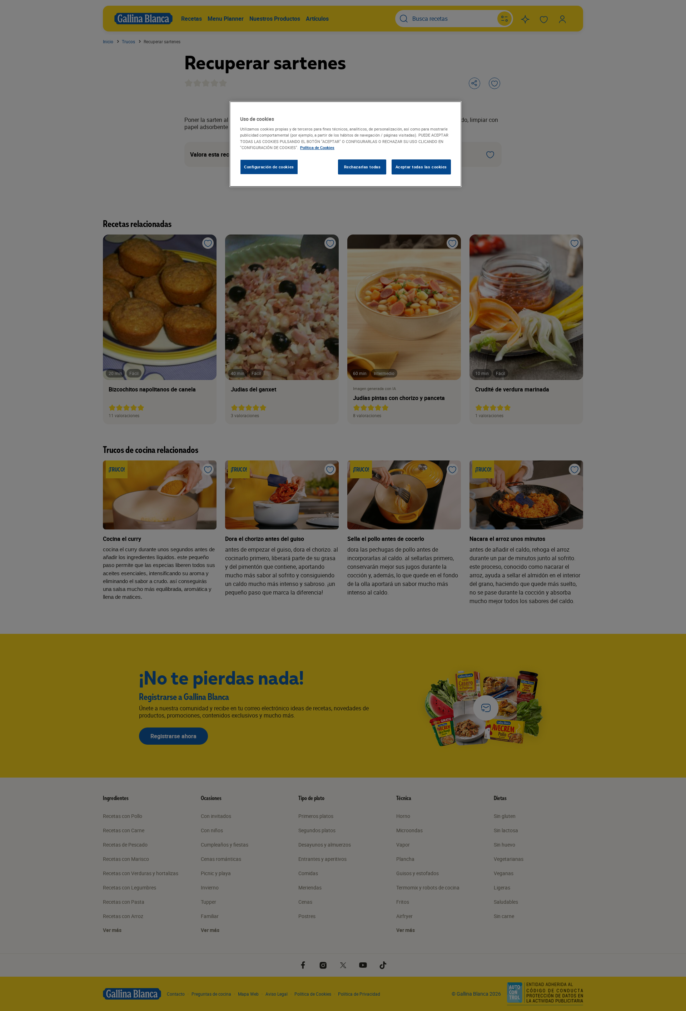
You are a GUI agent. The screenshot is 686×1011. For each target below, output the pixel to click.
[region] (345, 144)
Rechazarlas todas (362, 166)
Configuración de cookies (269, 166)
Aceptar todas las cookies (421, 166)
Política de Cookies (317, 147)
